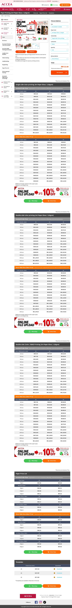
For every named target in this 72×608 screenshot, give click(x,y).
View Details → (55, 1)
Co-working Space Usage (56, 9)
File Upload (60, 72)
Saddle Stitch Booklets (5, 54)
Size (52, 24)
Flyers (3, 37)
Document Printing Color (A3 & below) (6, 44)
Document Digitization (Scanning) (5, 77)
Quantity (53, 47)
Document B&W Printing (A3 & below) (7, 49)
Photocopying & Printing (5, 72)
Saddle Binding (5, 61)
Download (59, 569)
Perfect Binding (5, 57)
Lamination (53, 41)
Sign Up (29, 9)
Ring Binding (5, 64)
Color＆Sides (53, 35)
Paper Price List (43, 13)
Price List (35, 13)
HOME (2, 15)
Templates (51, 13)
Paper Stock (53, 30)
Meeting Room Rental (43, 9)
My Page (35, 9)
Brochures (4, 40)
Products (6, 9)
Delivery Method (54, 56)
